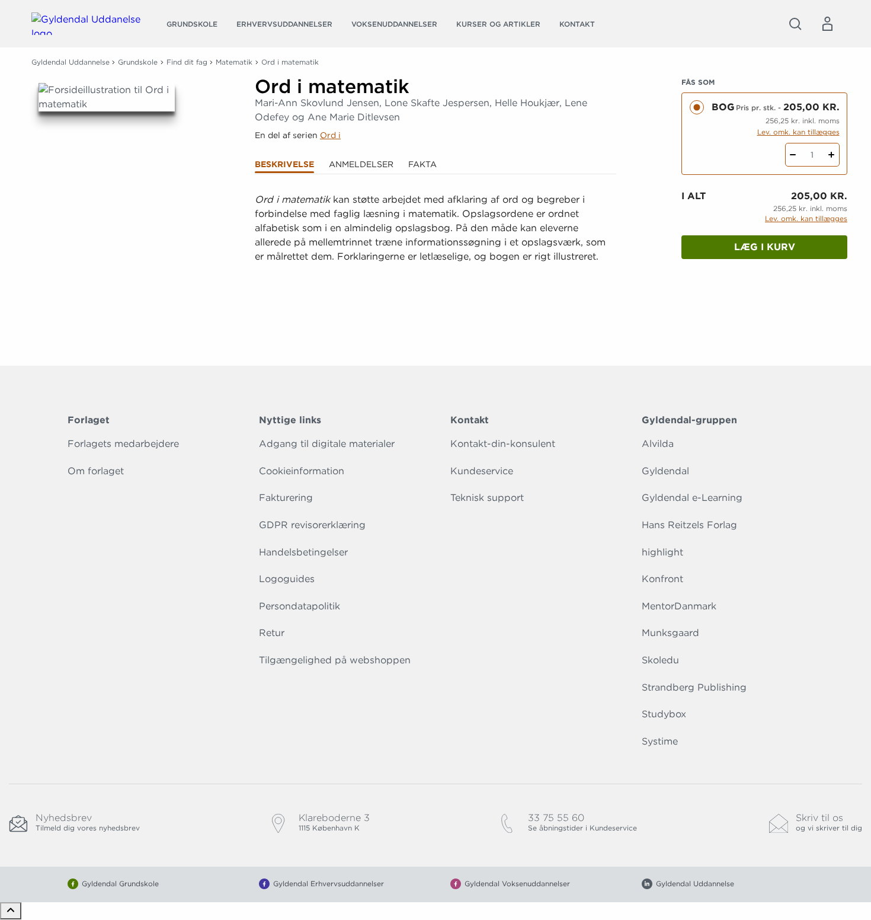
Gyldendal (665, 471)
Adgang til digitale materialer (327, 443)
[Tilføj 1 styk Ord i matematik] (831, 154)
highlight (662, 552)
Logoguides (287, 578)
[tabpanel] (435, 250)
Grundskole (191, 24)
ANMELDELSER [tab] (361, 164)
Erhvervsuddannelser (284, 24)
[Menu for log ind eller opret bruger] (827, 24)
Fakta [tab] (422, 164)
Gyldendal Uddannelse (70, 62)
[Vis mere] (435, 300)
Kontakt (577, 24)
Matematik (234, 62)
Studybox (664, 714)
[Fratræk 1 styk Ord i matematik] (793, 154)
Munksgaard (670, 632)
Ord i (330, 135)
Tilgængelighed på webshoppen (335, 660)
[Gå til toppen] (10, 910)
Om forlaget (96, 471)
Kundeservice (481, 471)
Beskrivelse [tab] (284, 164)
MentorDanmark (679, 606)
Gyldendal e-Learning (692, 497)
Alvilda (658, 443)
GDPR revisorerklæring (312, 525)
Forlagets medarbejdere (123, 443)
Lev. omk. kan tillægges (798, 131)
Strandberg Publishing (694, 687)
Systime (660, 741)
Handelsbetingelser (303, 552)
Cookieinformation (301, 471)
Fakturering (286, 497)
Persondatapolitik (299, 606)
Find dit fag (186, 62)
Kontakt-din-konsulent (502, 443)
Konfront (662, 578)
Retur (271, 632)
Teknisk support (487, 497)
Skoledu (660, 660)
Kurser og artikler (498, 24)
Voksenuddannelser (394, 24)
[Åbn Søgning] (795, 24)
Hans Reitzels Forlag (689, 525)
